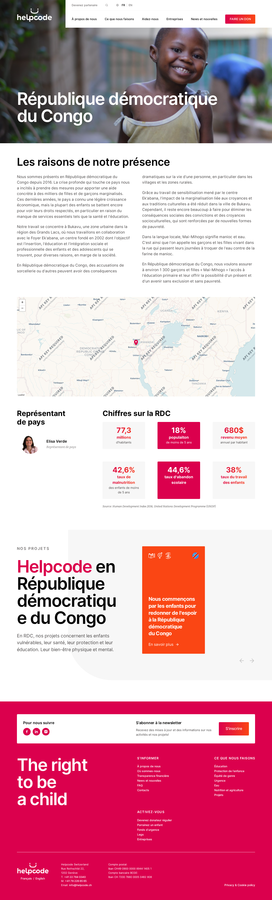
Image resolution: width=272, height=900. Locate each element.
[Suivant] (252, 660)
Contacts (143, 790)
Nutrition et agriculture (228, 790)
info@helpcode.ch (80, 885)
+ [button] (22, 302)
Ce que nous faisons (119, 19)
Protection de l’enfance (229, 771)
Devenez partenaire (84, 5)
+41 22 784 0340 (75, 877)
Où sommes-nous (148, 771)
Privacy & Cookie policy (239, 885)
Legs (140, 834)
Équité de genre (224, 775)
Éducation (220, 766)
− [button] (22, 308)
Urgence (219, 780)
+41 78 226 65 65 (76, 880)
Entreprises (174, 19)
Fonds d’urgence (148, 829)
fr (123, 5)
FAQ (140, 785)
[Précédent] (242, 660)
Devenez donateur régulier (154, 820)
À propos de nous (84, 19)
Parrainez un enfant (150, 825)
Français (26, 878)
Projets (218, 795)
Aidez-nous (150, 19)
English (40, 878)
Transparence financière (153, 775)
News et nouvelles (204, 19)
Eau (216, 785)
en (130, 5)
